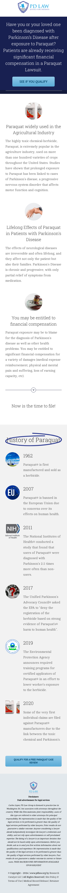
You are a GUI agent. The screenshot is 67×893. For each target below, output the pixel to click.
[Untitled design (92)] (33, 783)
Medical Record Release (36, 881)
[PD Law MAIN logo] (33, 2)
